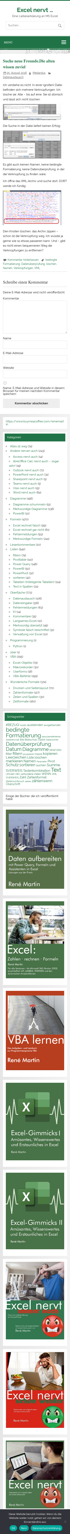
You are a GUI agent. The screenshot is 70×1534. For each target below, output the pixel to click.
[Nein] (65, 1522)
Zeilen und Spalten (25, 697)
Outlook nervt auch (26, 470)
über (13, 652)
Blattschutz (31, 739)
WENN (46, 773)
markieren (14, 761)
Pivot (51, 761)
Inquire (38, 753)
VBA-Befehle (22, 676)
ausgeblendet (52, 725)
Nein (24, 1528)
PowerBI (18, 513)
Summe (53, 765)
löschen (51, 263)
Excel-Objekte (22, 662)
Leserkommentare (22, 544)
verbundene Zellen (31, 773)
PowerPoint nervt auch (28, 474)
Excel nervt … (35, 9)
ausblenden (35, 725)
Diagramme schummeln (29, 504)
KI (14, 612)
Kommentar (11, 298)
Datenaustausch (13, 77)
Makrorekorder (23, 667)
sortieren (19, 577)
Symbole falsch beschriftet (31, 630)
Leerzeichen (16, 757)
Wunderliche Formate (24, 682)
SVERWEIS (14, 770)
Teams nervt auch (25, 483)
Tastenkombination (36, 770)
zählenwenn (42, 781)
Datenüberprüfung (33, 263)
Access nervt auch (25, 457)
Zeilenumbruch (15, 781)
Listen (14, 549)
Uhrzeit (10, 773)
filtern (17, 555)
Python (18, 646)
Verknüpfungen (23, 268)
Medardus (39, 72)
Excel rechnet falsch (26, 525)
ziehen (28, 781)
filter (9, 754)
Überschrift (13, 784)
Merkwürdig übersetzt (27, 625)
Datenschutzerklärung (46, 1528)
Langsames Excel (25, 621)
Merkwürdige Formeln (28, 539)
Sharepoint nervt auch (28, 479)
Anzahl (23, 725)
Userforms (20, 671)
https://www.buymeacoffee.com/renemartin (35, 423)
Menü (8, 42)
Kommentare (22, 616)
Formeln (15, 519)
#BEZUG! (12, 725)
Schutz (12, 764)
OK (13, 1528)
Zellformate (21, 701)
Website (8, 367)
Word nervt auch (24, 492)
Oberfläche (17, 592)
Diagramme (18, 498)
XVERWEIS (12, 777)
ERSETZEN (55, 750)
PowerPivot (20, 573)
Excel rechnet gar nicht (28, 530)
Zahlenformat (36, 777)
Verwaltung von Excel (27, 634)
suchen (41, 765)
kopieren (50, 753)
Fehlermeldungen (25, 534)
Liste (30, 757)
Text (56, 769)
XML (37, 268)
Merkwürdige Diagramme (30, 509)
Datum (14, 749)
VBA (13, 656)
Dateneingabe (22, 603)
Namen (7, 268)
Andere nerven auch (24, 451)
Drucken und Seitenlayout (30, 688)
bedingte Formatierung (23, 732)
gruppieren (28, 754)
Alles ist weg (18, 446)
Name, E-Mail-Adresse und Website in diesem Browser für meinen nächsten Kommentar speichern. (34, 391)
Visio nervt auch (23, 488)
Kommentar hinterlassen (23, 259)
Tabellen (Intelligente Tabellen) (33, 582)
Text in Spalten (23, 586)
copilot (41, 739)
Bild (22, 739)
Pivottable (19, 559)
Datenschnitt (52, 740)
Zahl (22, 777)
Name (7, 338)
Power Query (22, 564)
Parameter (42, 761)
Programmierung (21, 640)
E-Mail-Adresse (13, 353)
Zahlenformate (23, 692)
